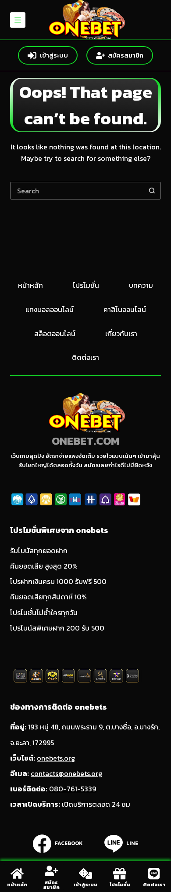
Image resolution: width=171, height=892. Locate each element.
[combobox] (77, 190)
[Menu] (17, 20)
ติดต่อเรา (85, 357)
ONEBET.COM (85, 440)
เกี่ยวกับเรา (121, 333)
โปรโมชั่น (86, 285)
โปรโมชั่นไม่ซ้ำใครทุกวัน (44, 612)
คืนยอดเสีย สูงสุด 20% (44, 566)
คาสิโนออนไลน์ (124, 309)
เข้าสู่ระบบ (54, 55)
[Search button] (152, 190)
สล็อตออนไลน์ (54, 333)
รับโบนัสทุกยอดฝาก (39, 550)
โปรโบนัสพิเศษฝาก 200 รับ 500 (57, 628)
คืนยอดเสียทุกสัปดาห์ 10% (48, 596)
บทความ (141, 285)
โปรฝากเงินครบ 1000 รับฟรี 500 (58, 581)
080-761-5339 (72, 788)
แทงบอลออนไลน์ (49, 309)
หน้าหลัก (30, 285)
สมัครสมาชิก (125, 55)
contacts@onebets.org (66, 773)
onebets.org (56, 758)
